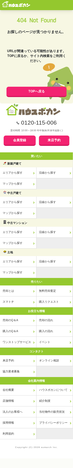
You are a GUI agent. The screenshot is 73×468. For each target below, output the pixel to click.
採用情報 (8, 422)
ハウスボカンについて (53, 389)
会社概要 (8, 389)
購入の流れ (46, 331)
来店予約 (54, 140)
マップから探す (13, 183)
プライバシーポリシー (53, 422)
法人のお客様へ (13, 411)
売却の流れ (46, 320)
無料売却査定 (47, 290)
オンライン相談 (49, 360)
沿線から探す (47, 172)
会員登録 (19, 140)
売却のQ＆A (10, 320)
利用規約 (8, 433)
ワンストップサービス (17, 342)
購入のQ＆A (10, 331)
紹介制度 (44, 400)
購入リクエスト (49, 301)
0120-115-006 (39, 123)
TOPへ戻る (36, 91)
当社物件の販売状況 (52, 411)
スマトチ (8, 301)
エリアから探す (13, 172)
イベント (44, 342)
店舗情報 (8, 400)
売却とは (8, 290)
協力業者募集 (11, 371)
